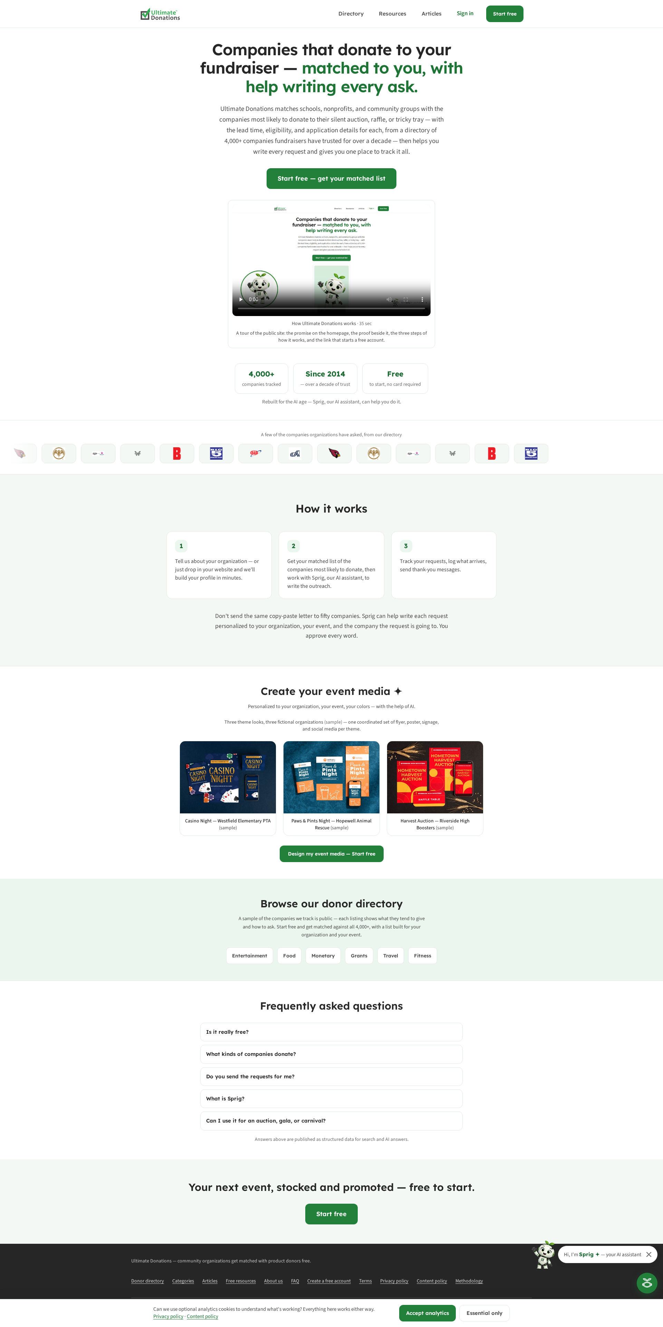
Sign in (465, 13)
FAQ (295, 1281)
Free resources (241, 1281)
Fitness (422, 956)
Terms (365, 1281)
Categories (183, 1281)
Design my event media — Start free (331, 854)
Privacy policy (394, 1281)
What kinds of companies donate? (251, 1054)
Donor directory (147, 1281)
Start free (505, 14)
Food (289, 956)
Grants (359, 956)
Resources (392, 13)
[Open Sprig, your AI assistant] (647, 1283)
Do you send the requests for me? (250, 1076)
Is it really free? (227, 1032)
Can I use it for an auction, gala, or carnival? (266, 1120)
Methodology (469, 1281)
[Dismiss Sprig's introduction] (649, 1254)
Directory (351, 13)
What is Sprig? (225, 1098)
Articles (432, 13)
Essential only (484, 1313)
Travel (390, 956)
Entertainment (249, 956)
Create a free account (329, 1281)
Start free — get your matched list (331, 178)
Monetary (323, 956)
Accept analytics (427, 1313)
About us (273, 1281)
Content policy (432, 1281)
